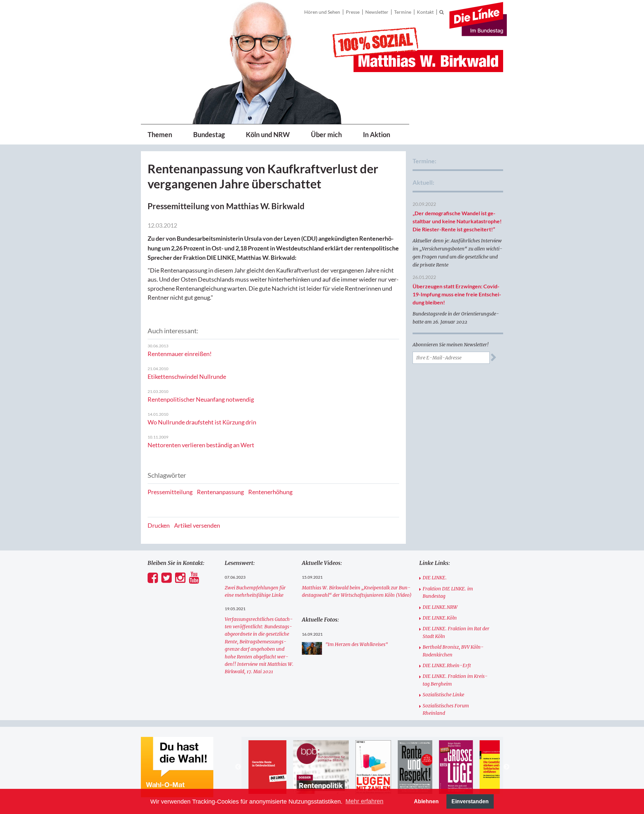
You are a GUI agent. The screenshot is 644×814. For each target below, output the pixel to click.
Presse (353, 12)
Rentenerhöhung (270, 492)
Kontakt (425, 12)
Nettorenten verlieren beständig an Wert (201, 445)
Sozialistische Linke (443, 695)
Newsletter (376, 12)
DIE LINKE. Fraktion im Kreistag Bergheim (455, 680)
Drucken (159, 525)
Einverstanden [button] (470, 801)
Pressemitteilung (170, 492)
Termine (402, 12)
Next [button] (506, 767)
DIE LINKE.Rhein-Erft (447, 665)
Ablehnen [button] (426, 801)
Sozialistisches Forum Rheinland (446, 709)
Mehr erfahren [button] (364, 801)
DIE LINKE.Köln (440, 618)
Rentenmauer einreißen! (180, 353)
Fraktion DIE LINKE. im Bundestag (448, 592)
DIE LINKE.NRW (440, 607)
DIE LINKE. (435, 578)
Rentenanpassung (220, 492)
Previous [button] (238, 767)
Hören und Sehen (322, 12)
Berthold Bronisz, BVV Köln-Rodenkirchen (453, 650)
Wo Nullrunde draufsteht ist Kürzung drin (202, 422)
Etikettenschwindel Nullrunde (187, 376)
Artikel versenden (197, 525)
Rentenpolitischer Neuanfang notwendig (201, 399)
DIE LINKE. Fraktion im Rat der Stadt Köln (456, 632)
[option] (267, 767)
